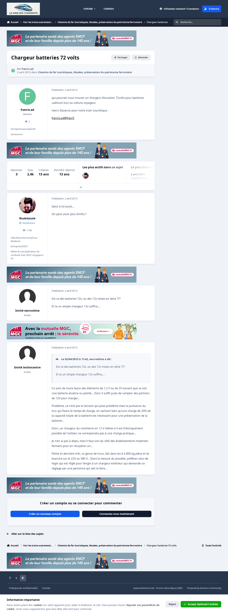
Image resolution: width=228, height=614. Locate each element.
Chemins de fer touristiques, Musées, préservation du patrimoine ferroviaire (85, 72)
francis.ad (27, 110)
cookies (37, 605)
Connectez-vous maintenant (116, 514)
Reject (172, 604)
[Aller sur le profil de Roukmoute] (85, 175)
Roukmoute (27, 218)
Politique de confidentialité (23, 588)
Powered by (204, 588)
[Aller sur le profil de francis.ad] (13, 70)
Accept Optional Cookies (203, 604)
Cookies (46, 588)
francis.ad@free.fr (63, 118)
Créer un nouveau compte (45, 514)
